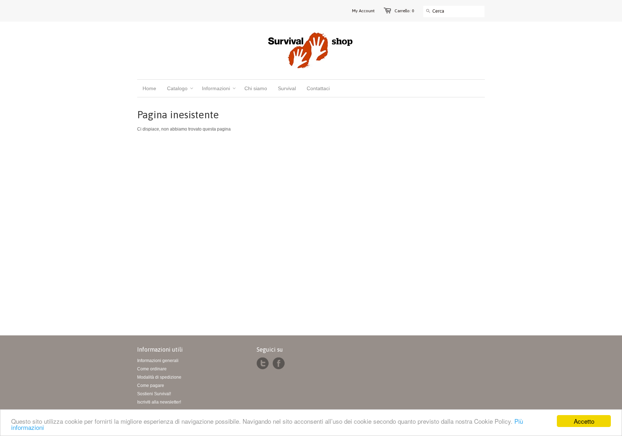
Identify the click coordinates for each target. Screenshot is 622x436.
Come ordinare (152, 368)
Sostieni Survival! (154, 393)
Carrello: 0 (404, 10)
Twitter (263, 363)
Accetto (584, 421)
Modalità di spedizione (159, 377)
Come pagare (150, 385)
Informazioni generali (158, 360)
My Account (363, 10)
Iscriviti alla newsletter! (159, 402)
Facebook (278, 363)
